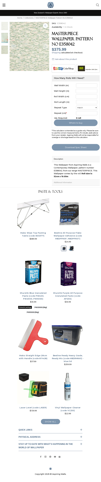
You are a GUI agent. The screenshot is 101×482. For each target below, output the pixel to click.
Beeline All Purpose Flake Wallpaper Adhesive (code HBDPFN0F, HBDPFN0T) (68, 236)
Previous (13, 46)
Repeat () (60, 113)
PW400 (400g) (25, 307)
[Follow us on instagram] (45, 456)
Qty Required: (60, 118)
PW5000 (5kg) (33, 312)
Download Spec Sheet (76, 147)
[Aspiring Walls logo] (51, 5)
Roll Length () (61, 102)
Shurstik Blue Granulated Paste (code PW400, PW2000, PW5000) (33, 296)
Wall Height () (61, 91)
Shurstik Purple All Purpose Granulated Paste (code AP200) (67, 296)
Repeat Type (60, 108)
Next (45, 46)
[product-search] (98, 5)
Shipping (56, 52)
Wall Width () (61, 85)
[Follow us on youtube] (55, 456)
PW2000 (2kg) (41, 307)
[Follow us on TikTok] (59, 456)
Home (19, 18)
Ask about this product (66, 59)
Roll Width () (61, 96)
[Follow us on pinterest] (50, 456)
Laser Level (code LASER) (33, 407)
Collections (28, 18)
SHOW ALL (50, 422)
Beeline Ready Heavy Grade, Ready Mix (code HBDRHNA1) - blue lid (68, 358)
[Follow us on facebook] (40, 456)
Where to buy (75, 123)
